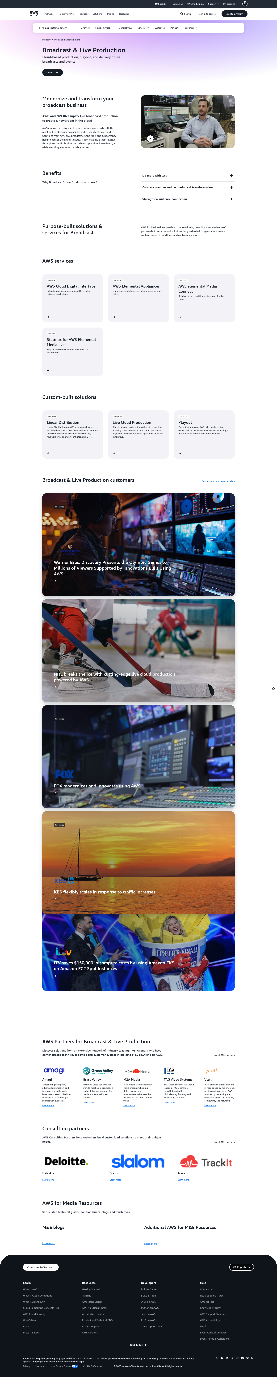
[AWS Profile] (245, 3)
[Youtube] (242, 1358)
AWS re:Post (207, 1301)
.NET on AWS (148, 1301)
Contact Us (206, 1289)
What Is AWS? (31, 1289)
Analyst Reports (91, 1326)
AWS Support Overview (213, 1314)
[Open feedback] (273, 688)
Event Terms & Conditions (214, 1338)
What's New (29, 1320)
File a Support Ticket (211, 1295)
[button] (66, 14)
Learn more (48, 1105)
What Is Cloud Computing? (38, 1295)
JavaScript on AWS (151, 1326)
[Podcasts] (247, 1358)
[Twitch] (237, 1358)
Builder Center (149, 1289)
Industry (46, 39)
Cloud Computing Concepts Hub (41, 1307)
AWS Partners (90, 1332)
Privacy (26, 1366)
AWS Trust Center (92, 1301)
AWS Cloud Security (34, 1314)
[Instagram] (232, 1358)
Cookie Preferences (92, 1366)
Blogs (26, 1326)
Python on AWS (150, 1307)
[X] (216, 1358)
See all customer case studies (218, 481)
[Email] (252, 1358)
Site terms (40, 1366)
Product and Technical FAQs (97, 1320)
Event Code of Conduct (213, 1332)
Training (86, 1295)
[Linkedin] (227, 1358)
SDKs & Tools (148, 1295)
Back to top (136, 1344)
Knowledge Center (210, 1307)
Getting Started (91, 1289)
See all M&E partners (224, 1054)
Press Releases (31, 1332)
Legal (203, 1326)
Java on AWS (148, 1314)
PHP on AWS (148, 1320)
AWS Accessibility (210, 1320)
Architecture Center (93, 1314)
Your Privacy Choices (61, 1366)
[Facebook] (222, 1358)
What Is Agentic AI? (34, 1301)
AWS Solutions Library (94, 1307)
